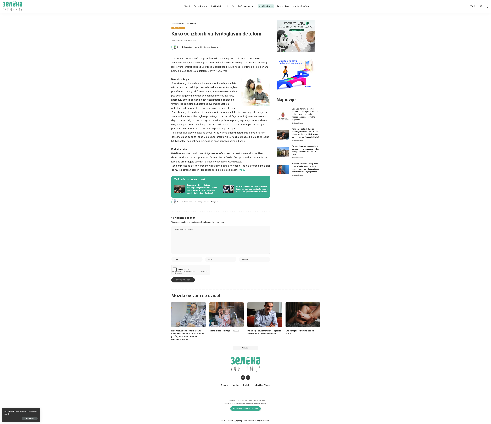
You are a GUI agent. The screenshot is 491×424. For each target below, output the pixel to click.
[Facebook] (243, 377)
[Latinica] (480, 6)
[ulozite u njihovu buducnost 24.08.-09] (296, 74)
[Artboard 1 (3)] (296, 35)
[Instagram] (248, 377)
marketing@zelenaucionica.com (245, 408)
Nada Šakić (179, 40)
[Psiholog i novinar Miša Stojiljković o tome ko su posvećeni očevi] (264, 314)
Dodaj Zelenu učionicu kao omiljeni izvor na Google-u (197, 47)
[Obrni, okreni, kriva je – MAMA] (226, 314)
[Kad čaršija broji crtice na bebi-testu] (303, 314)
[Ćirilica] (472, 6)
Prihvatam (30, 418)
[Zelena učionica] (12, 6)
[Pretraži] (486, 6)
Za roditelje (178, 28)
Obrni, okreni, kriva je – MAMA (224, 331)
